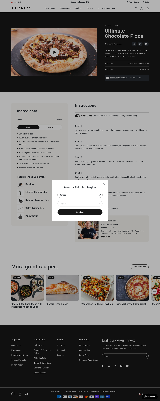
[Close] (104, 184)
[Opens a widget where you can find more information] (149, 397)
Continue (80, 212)
